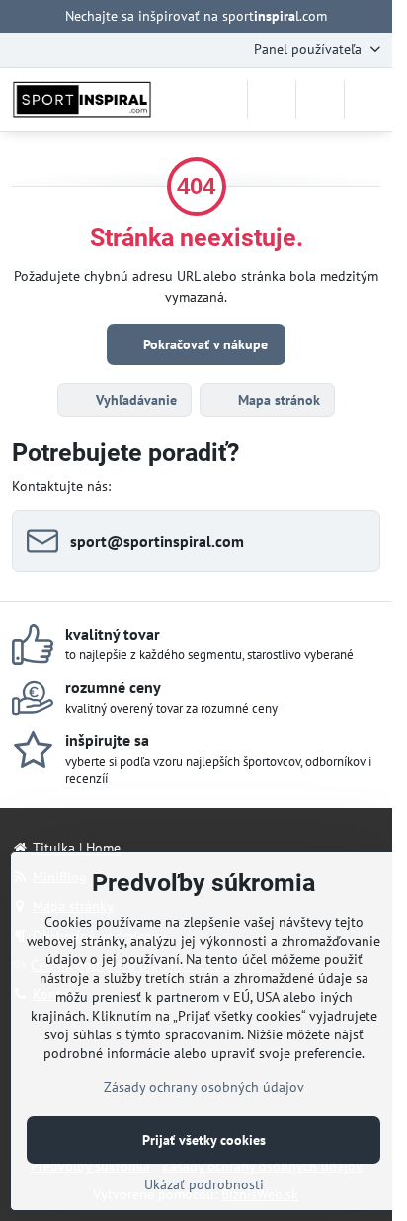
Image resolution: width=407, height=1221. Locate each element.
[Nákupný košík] (320, 99)
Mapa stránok (277, 400)
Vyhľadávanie (134, 400)
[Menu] (368, 99)
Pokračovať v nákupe (203, 344)
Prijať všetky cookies (204, 1140)
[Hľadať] (271, 99)
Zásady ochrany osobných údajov (204, 1087)
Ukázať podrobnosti (204, 1184)
